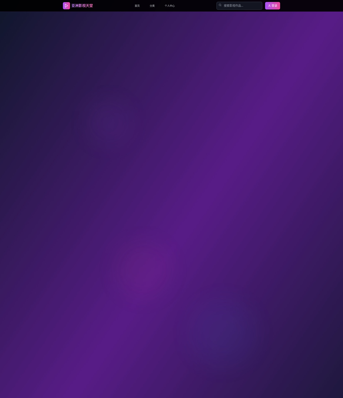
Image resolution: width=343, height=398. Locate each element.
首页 (137, 5)
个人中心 (170, 5)
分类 (152, 5)
